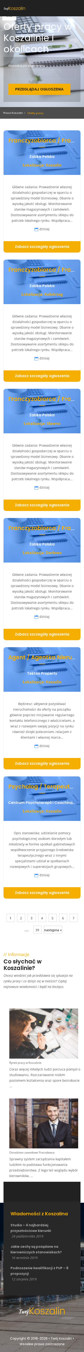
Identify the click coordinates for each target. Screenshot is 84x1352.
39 (37, 930)
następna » (53, 930)
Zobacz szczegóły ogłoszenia (42, 246)
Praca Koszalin (13, 113)
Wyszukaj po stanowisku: (27, 66)
